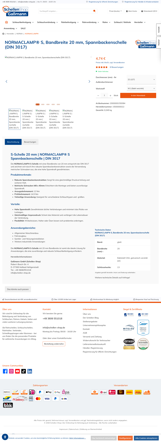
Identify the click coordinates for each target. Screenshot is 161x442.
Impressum (63, 429)
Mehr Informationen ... (77, 438)
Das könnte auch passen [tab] (18, 289)
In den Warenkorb (138, 95)
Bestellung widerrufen (54, 344)
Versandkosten (74, 420)
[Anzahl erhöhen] (110, 95)
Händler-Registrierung (93, 348)
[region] (47, 93)
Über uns (87, 314)
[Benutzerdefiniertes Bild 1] (129, 314)
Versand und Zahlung (92, 336)
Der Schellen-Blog (91, 318)
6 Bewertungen (117, 67)
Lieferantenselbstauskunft (94, 344)
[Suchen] (94, 11)
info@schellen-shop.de (26, 2)
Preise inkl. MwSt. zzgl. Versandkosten (110, 62)
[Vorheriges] (6, 81)
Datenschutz (74, 429)
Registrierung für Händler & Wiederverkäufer (142, 2)
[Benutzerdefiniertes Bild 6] (143, 344)
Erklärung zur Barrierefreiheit (91, 429)
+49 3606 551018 (9, 2)
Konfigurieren (125, 438)
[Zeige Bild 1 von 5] (37, 104)
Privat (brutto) (114, 11)
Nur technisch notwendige (103, 438)
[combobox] (65, 11)
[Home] (6, 22)
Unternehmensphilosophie (94, 325)
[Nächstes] (89, 81)
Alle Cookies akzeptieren (146, 438)
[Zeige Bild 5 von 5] (58, 104)
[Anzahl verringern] (98, 95)
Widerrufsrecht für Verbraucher (96, 340)
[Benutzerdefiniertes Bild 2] (143, 314)
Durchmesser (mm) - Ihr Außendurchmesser (109, 79)
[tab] (13, 142)
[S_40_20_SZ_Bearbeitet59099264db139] (48, 81)
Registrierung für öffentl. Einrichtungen (103, 2)
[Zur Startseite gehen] (15, 11)
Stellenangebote (90, 321)
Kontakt (86, 329)
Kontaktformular (64, 338)
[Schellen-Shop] (145, 45)
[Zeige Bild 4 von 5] (53, 104)
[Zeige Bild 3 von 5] (48, 104)
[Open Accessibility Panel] (5, 437)
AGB (85, 333)
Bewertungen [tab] (30, 142)
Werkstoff (100, 88)
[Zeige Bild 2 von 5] (42, 104)
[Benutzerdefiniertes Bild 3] (129, 327)
